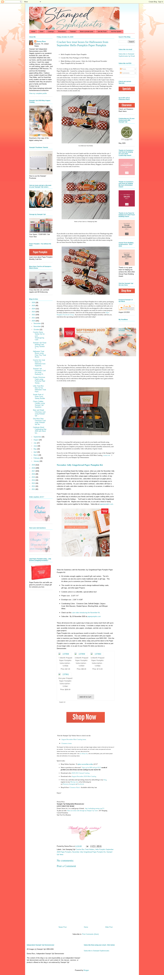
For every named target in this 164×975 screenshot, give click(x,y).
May (35, 449)
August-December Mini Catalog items (73, 739)
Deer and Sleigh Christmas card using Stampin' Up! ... (39, 413)
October (37, 329)
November (37, 326)
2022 (34, 315)
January (37, 461)
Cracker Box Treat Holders (85, 849)
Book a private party (86, 31)
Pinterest (65, 784)
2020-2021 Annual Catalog (80, 773)
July (35, 443)
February (37, 458)
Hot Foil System (116, 31)
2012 (34, 486)
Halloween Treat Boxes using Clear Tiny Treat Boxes (39, 354)
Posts (123, 69)
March (36, 455)
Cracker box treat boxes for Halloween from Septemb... (39, 363)
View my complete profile (38, 93)
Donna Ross (41, 41)
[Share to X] (96, 846)
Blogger (86, 970)
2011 (34, 489)
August (36, 440)
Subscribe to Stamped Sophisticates (96, 951)
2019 (34, 465)
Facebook (81, 784)
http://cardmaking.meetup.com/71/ (94, 808)
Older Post (109, 927)
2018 (34, 468)
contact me (106, 455)
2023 (34, 312)
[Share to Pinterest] (100, 846)
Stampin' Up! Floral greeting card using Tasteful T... (39, 345)
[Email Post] (87, 846)
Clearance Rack (75, 787)
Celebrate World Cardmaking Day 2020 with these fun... (39, 430)
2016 (34, 474)
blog (104, 780)
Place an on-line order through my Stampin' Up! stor (82, 810)
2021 (34, 318)
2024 (34, 309)
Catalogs (51, 31)
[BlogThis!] (93, 846)
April (35, 452)
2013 (34, 483)
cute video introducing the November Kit (86, 612)
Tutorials (73, 31)
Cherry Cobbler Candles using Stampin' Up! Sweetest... (39, 404)
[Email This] (91, 846)
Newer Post (63, 927)
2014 (34, 480)
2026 (34, 302)
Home (33, 31)
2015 (34, 477)
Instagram (72, 784)
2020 (34, 321)
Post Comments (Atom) (90, 934)
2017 (34, 471)
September (38, 437)
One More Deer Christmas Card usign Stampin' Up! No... (39, 421)
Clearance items (66, 743)
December (37, 323)
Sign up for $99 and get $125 (91, 767)
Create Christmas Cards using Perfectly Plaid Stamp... (39, 380)
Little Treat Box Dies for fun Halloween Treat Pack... (39, 388)
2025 (34, 305)
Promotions (62, 31)
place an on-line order (85, 764)
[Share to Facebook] (98, 846)
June (35, 446)
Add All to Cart (86, 697)
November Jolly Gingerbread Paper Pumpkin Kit (89, 852)
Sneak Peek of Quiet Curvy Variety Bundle (39, 396)
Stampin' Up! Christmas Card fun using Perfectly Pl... (39, 371)
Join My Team (102, 31)
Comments (125, 73)
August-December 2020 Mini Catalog (84, 776)
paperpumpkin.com (106, 504)
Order (41, 31)
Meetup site (74, 782)
